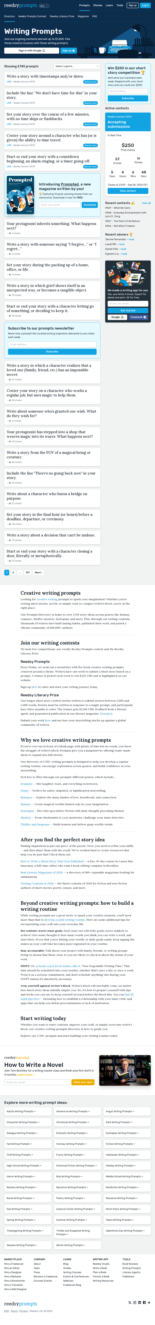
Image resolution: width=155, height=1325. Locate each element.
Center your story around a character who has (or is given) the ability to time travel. (51, 137)
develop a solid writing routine (64, 919)
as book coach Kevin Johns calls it (58, 966)
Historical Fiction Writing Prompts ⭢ (76, 1165)
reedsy (20, 5)
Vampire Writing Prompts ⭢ (22, 1245)
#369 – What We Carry (117, 207)
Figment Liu (112, 253)
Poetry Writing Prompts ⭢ (70, 1198)
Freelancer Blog (72, 1285)
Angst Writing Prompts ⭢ (120, 1111)
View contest (128, 190)
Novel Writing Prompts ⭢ (20, 1198)
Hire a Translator (13, 1285)
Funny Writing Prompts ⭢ (70, 1154)
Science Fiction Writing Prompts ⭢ (75, 1209)
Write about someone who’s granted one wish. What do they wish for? (51, 413)
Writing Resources (103, 1280)
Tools (120, 5)
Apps (42, 6)
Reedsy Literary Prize (62, 16)
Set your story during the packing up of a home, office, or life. (48, 267)
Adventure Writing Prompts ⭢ (73, 1111)
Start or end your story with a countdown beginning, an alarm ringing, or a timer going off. (48, 158)
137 (28, 572)
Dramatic (27, 784)
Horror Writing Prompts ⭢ (21, 1176)
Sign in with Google (30, 50)
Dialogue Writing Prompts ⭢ (22, 1133)
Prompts (84, 5)
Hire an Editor (12, 1268)
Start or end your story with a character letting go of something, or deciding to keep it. (50, 308)
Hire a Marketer (12, 1276)
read (131, 239)
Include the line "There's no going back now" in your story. (51, 475)
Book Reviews (130, 1263)
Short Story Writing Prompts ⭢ (123, 1209)
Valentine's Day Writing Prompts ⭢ (125, 1230)
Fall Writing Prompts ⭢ (19, 1144)
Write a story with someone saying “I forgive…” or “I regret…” (51, 246)
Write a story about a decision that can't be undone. (51, 535)
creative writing (47, 599)
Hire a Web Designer (15, 1289)
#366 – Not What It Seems (120, 226)
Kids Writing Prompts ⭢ (69, 1176)
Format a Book (101, 1276)
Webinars (68, 1280)
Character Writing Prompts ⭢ (23, 1122)
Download (90, 204)
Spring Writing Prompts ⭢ (21, 1219)
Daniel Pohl (111, 249)
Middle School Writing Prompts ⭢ (124, 1176)
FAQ (94, 16)
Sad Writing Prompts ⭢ (19, 1209)
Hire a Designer (12, 1272)
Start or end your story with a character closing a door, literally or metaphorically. (49, 553)
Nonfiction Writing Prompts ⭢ (122, 1187)
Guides (67, 1268)
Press (37, 1272)
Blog (65, 1263)
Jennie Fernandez (115, 239)
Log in (145, 5)
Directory (9, 16)
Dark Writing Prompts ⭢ (119, 1122)
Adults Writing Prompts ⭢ (21, 1111)
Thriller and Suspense (35, 824)
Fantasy (26, 804)
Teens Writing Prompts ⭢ (120, 1219)
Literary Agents (131, 1272)
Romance (27, 797)
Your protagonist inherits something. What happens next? (51, 226)
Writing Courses (72, 1272)
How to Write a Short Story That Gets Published (52, 861)
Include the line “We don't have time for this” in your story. (52, 95)
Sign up (133, 5)
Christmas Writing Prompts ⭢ (72, 1122)
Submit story (90, 82)
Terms (14, 1311)
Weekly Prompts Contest (32, 16)
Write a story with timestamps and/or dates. (45, 76)
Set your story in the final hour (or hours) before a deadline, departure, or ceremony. (49, 516)
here (34, 687)
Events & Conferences (76, 1276)
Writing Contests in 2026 (37, 883)
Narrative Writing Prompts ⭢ (72, 1187)
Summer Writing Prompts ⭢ (71, 1219)
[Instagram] (135, 1303)
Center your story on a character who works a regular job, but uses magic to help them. (47, 393)
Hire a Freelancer (13, 1263)
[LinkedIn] (139, 1303)
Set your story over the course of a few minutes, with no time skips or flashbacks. (48, 116)
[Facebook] (144, 1303)
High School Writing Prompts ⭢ (24, 1165)
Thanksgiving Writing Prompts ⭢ (25, 1230)
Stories (97, 5)
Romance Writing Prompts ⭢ (122, 1198)
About (37, 1263)
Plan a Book (99, 1272)
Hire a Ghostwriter (14, 1280)
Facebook (136, 317)
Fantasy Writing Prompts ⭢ (71, 1144)
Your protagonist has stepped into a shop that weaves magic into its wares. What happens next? (50, 434)
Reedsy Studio (101, 1263)
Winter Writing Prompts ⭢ (70, 1245)
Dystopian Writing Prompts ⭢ (122, 1133)
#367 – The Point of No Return (122, 221)
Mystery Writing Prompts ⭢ (22, 1187)
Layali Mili (110, 244)
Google (115, 317)
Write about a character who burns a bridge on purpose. (47, 496)
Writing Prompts (131, 1268)
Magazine (83, 16)
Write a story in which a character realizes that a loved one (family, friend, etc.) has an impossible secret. (49, 370)
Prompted (70, 184)
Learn (109, 5)
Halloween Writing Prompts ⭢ (122, 1154)
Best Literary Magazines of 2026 (42, 872)
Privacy (24, 1311)
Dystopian (27, 811)
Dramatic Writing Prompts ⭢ (72, 1133)
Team (37, 1268)
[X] (130, 1303)
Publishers (128, 1276)
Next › (38, 572)
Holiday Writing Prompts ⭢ (121, 1165)
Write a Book (100, 1268)
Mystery (26, 817)
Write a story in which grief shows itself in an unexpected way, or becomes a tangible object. (47, 287)
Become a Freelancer (46, 1276)
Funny (25, 790)
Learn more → (26, 1074)
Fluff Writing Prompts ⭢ (20, 1154)
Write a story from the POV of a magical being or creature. (49, 454)
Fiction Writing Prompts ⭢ (120, 1144)
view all (146, 203)
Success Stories (43, 1280)
